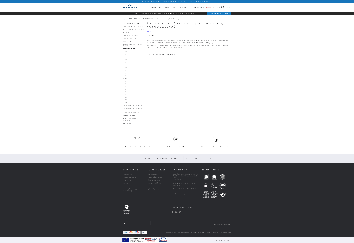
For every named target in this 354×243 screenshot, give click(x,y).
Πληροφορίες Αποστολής (155, 177)
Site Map (125, 183)
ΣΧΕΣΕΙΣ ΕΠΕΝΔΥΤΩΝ (131, 23)
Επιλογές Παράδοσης (154, 183)
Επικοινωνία (151, 186)
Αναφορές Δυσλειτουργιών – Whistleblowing (131, 190)
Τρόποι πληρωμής (153, 189)
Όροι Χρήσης (127, 180)
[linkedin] (176, 212)
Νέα (124, 186)
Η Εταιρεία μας (127, 174)
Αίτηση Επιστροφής (154, 180)
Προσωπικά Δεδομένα (129, 177)
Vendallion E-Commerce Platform (221, 232)
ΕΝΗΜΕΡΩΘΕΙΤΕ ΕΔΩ (223, 240)
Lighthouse (200, 232)
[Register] (210, 158)
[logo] (130, 7)
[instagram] (180, 212)
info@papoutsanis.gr (179, 194)
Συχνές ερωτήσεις (153, 174)
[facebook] (173, 212)
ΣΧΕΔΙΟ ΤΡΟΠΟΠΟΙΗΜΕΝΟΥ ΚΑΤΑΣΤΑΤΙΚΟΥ (161, 54)
